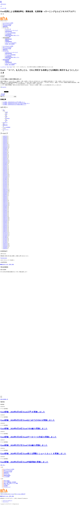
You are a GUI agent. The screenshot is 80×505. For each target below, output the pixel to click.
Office (6, 120)
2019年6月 (5, 210)
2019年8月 (5, 207)
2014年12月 (5, 243)
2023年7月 (5, 150)
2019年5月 (5, 211)
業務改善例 (5, 26)
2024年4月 (5, 139)
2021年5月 (5, 183)
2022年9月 (5, 163)
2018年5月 (5, 226)
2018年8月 (5, 222)
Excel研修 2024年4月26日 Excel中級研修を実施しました (24, 462)
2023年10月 (5, 147)
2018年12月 (5, 217)
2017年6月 (5, 239)
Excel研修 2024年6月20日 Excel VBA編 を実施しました (14, 104)
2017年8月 (5, 237)
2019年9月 (5, 206)
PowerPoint (7, 118)
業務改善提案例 (8, 39)
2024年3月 (5, 141)
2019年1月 (5, 216)
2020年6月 (5, 196)
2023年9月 (5, 148)
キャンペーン (5, 129)
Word (6, 116)
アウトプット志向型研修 (10, 32)
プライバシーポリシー (7, 500)
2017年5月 (5, 241)
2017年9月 (5, 236)
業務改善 (7, 40)
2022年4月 (5, 169)
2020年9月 (5, 192)
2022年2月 (5, 171)
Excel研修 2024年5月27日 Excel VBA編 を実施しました (23, 445)
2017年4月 (5, 242)
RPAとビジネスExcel (7, 24)
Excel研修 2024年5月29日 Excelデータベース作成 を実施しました (28, 437)
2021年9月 (5, 178)
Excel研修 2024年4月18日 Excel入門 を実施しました (14, 102)
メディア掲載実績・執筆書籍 (10, 482)
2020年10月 (5, 191)
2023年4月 (5, 154)
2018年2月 (5, 230)
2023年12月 (5, 144)
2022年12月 (5, 159)
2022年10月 (5, 162)
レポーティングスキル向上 (10, 42)
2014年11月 (5, 244)
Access (6, 112)
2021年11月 (5, 175)
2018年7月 (5, 223)
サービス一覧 (8, 29)
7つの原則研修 (8, 34)
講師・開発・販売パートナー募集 (11, 483)
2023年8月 (5, 149)
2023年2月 (5, 157)
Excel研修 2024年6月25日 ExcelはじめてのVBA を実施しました (16, 103)
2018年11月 (5, 218)
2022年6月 (5, 166)
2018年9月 (5, 221)
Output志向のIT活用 (7, 25)
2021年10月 (5, 176)
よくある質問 (6, 476)
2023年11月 (5, 145)
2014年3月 (5, 248)
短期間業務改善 (8, 41)
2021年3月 (5, 185)
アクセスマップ (7, 487)
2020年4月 (5, 197)
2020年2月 (5, 200)
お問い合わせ (6, 484)
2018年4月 (5, 227)
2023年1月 (5, 158)
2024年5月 (5, 138)
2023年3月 (5, 155)
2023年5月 (5, 153)
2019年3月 (5, 213)
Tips (3, 109)
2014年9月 (5, 247)
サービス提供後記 (6, 127)
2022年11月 (5, 160)
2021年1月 (5, 187)
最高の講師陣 (6, 480)
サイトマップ (5, 501)
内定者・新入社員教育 (10, 43)
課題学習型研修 (8, 31)
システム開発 (8, 36)
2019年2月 (5, 215)
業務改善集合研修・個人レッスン (12, 35)
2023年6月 (5, 152)
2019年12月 (5, 202)
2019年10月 (5, 205)
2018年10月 (5, 220)
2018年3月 (5, 228)
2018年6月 (5, 225)
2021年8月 (5, 179)
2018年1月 (5, 231)
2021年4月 (5, 184)
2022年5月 (5, 168)
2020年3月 (5, 199)
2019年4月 (5, 212)
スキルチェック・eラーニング (11, 30)
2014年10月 (5, 246)
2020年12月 (5, 189)
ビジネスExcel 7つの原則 (8, 22)
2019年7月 (5, 209)
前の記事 (3, 93)
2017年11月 (5, 233)
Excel (6, 114)
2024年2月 (5, 142)
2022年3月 (5, 170)
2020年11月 (5, 190)
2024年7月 (5, 136)
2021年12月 (5, 174)
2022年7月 (5, 165)
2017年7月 (5, 238)
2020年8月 (5, 194)
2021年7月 (5, 180)
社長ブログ (5, 122)
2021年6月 (5, 181)
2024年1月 (5, 143)
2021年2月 (5, 186)
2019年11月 (5, 204)
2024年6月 (5, 137)
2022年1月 (5, 173)
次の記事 (2, 95)
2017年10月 (5, 234)
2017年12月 (5, 232)
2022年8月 (5, 164)
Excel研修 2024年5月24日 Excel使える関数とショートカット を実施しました (33, 453)
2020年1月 (5, 201)
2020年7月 (5, 195)
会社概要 (6, 485)
